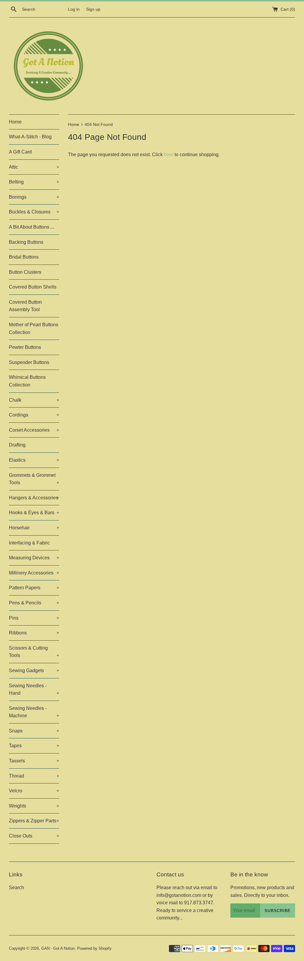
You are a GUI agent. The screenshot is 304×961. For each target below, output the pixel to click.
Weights (34, 805)
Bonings (34, 197)
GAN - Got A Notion (58, 948)
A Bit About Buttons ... (31, 226)
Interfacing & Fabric (29, 542)
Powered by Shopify (94, 948)
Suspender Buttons (29, 362)
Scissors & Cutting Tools (34, 651)
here (168, 154)
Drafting (17, 444)
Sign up (93, 9)
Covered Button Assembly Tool (25, 306)
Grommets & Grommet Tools (34, 479)
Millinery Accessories (34, 572)
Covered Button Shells (32, 286)
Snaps (34, 730)
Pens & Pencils (34, 602)
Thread (34, 775)
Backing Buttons (26, 242)
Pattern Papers (34, 587)
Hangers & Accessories (34, 497)
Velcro (34, 790)
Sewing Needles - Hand (34, 689)
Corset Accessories (34, 430)
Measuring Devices (34, 557)
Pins (34, 617)
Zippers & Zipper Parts (34, 820)
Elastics (34, 460)
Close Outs (34, 835)
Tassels (34, 760)
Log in (74, 9)
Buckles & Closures (34, 211)
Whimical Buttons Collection (27, 381)
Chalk (34, 400)
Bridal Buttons (24, 256)
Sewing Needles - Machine (34, 712)
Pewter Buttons (25, 347)
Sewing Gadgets (34, 670)
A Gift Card (20, 151)
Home (15, 121)
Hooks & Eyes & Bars (34, 512)
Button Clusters (25, 272)
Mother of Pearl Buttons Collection (33, 328)
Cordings (34, 414)
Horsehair (34, 527)
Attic (34, 167)
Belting (34, 181)
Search (16, 887)
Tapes (34, 745)
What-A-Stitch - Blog (30, 136)
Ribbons (34, 632)
